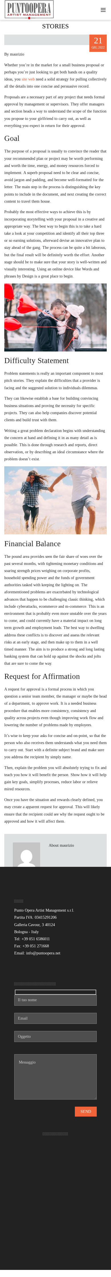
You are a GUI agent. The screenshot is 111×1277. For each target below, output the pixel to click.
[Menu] (103, 10)
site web (28, 79)
